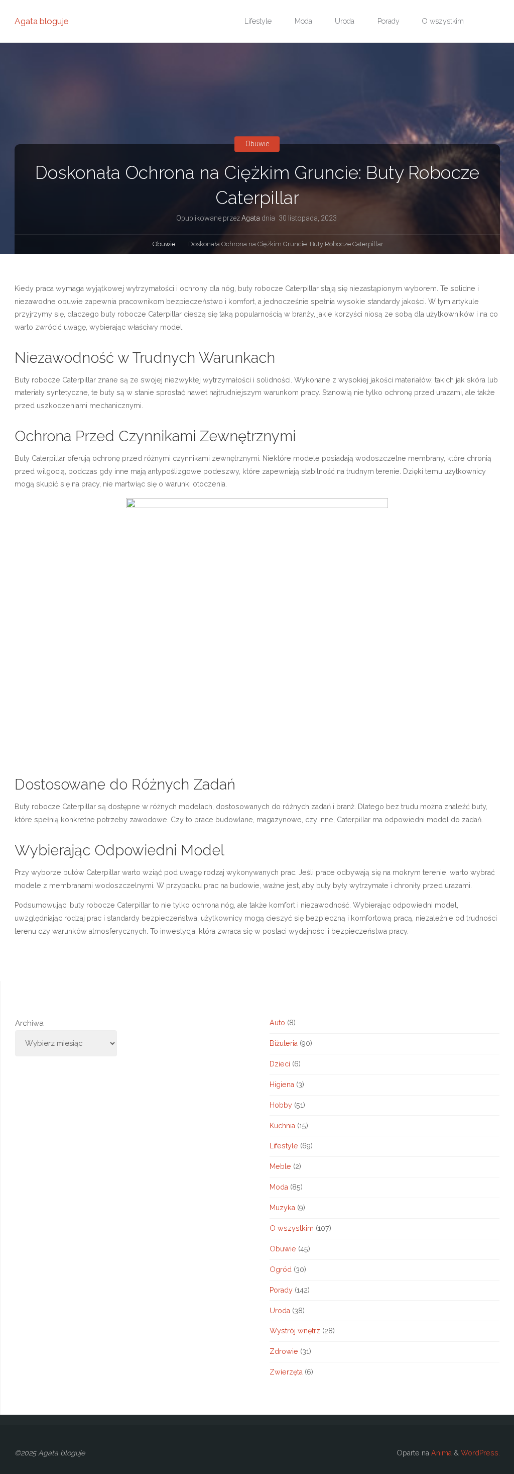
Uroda (280, 1311)
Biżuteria (284, 1043)
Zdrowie (284, 1351)
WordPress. (480, 1453)
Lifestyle (284, 1146)
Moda (279, 1187)
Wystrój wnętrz (295, 1331)
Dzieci (280, 1064)
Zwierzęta (286, 1372)
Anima (440, 1453)
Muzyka (282, 1208)
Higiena (282, 1084)
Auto (277, 1023)
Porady (281, 1290)
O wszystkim (292, 1228)
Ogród (281, 1269)
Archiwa (29, 1023)
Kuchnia (282, 1126)
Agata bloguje (42, 21)
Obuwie (257, 144)
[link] (485, 21)
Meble (280, 1166)
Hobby (281, 1105)
